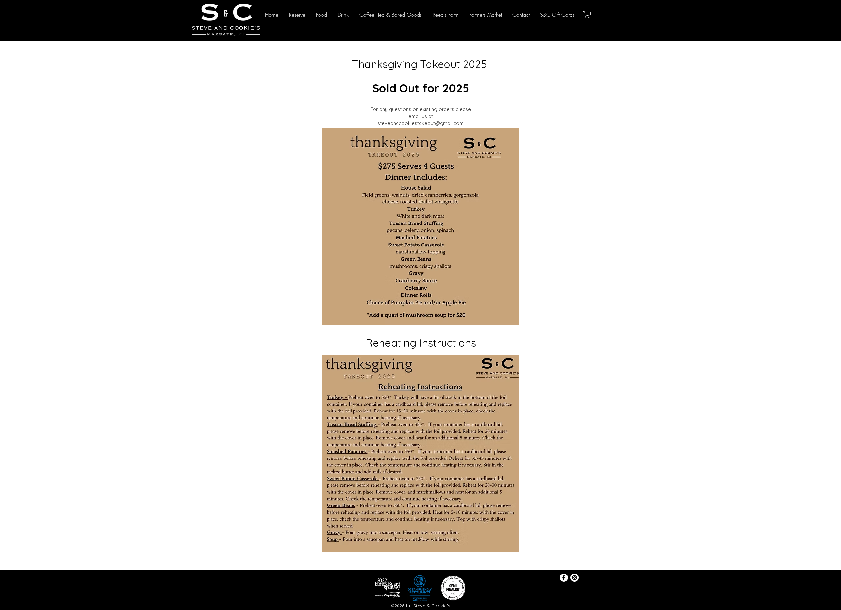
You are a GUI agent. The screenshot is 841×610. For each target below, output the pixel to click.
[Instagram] (574, 578)
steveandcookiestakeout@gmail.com (420, 123)
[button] (587, 14)
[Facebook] (564, 578)
